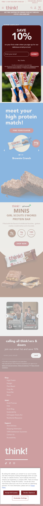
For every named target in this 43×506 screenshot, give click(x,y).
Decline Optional (29, 493)
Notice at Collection (17, 67)
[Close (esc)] (39, 27)
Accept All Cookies (11, 493)
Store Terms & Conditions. (30, 67)
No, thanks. (21, 60)
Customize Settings (20, 498)
